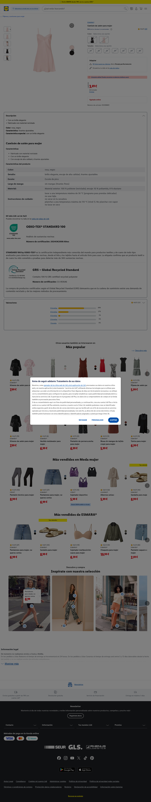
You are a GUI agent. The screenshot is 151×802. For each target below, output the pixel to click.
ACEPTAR (113, 420)
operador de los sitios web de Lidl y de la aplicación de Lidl (65, 385)
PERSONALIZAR (97, 420)
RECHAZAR (83, 420)
